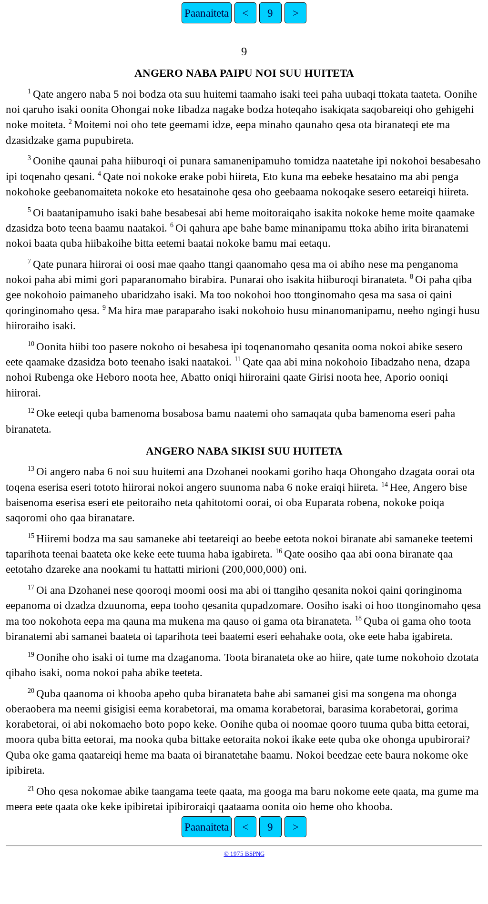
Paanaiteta (206, 13)
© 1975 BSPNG (244, 853)
